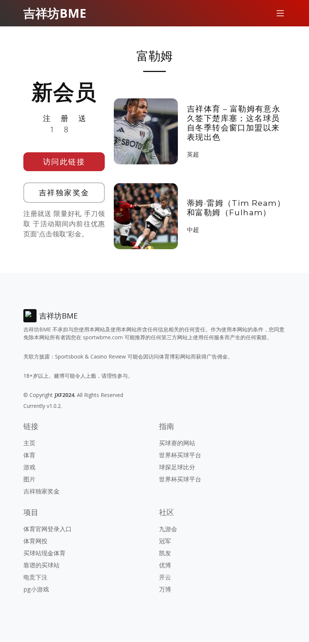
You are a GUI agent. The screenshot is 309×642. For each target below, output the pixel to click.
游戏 (29, 467)
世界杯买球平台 (180, 455)
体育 (29, 455)
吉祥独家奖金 (64, 192)
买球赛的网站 (177, 443)
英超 (193, 154)
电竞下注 (35, 577)
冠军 (165, 541)
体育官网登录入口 (47, 529)
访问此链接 (64, 161)
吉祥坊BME (54, 13)
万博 (165, 589)
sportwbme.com (103, 337)
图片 (29, 479)
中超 (193, 229)
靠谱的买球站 (41, 565)
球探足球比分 (177, 467)
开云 (165, 577)
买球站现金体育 (44, 553)
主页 (29, 443)
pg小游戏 (36, 589)
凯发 (165, 553)
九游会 (168, 529)
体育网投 (35, 541)
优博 (165, 565)
